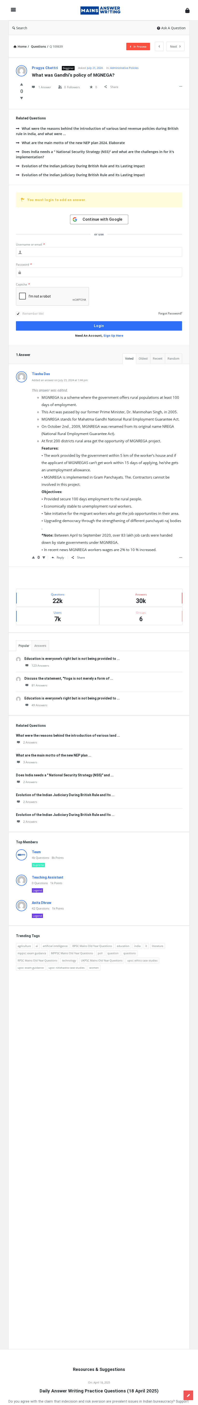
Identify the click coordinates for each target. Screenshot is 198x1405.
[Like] (21, 84)
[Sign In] (187, 10)
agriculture (24, 946)
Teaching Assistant (47, 877)
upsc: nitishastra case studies (67, 967)
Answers (40, 646)
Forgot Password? (170, 313)
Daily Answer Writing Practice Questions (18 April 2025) (99, 1391)
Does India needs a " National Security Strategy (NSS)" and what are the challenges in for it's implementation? (95, 154)
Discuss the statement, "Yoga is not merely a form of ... (68, 678)
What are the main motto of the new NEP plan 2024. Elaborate (73, 142)
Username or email (30, 244)
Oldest (143, 358)
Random (173, 358)
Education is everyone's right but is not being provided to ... (72, 659)
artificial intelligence (55, 946)
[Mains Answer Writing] (103, 10)
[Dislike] (21, 98)
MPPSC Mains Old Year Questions (72, 953)
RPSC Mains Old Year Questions (37, 960)
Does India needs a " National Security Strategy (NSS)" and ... (64, 775)
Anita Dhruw (41, 903)
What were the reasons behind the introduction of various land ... (68, 735)
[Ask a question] (188, 1395)
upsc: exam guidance (31, 967)
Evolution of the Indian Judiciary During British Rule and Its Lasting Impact (83, 166)
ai (37, 946)
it (146, 946)
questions (129, 953)
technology (69, 960)
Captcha (23, 284)
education (123, 946)
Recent (158, 358)
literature (157, 946)
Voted (129, 358)
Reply (60, 557)
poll (100, 953)
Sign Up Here (113, 335)
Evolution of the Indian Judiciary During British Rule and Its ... (65, 795)
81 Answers (39, 685)
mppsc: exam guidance (32, 953)
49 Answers (39, 705)
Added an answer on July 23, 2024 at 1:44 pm (60, 380)
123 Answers (40, 665)
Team (36, 852)
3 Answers (30, 762)
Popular (24, 646)
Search (21, 28)
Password (24, 264)
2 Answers (30, 742)
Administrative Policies (124, 68)
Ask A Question (173, 28)
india (137, 946)
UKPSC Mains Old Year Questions (101, 960)
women (94, 967)
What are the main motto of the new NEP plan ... (53, 755)
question (113, 953)
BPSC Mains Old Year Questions (92, 946)
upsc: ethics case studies (142, 960)
